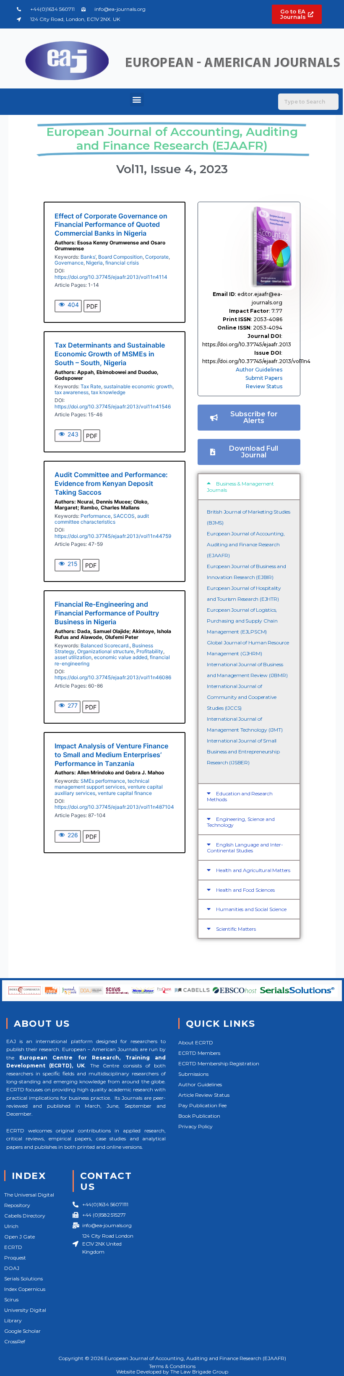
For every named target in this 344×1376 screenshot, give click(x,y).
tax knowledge (108, 392)
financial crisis (122, 263)
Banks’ (88, 257)
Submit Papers (263, 378)
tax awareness (72, 392)
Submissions (193, 1074)
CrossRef (14, 1341)
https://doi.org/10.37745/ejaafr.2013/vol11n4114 (111, 277)
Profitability (149, 651)
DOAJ (11, 1268)
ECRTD (13, 1247)
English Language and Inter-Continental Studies (245, 847)
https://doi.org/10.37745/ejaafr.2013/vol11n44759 (113, 536)
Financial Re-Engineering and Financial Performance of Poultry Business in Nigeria (107, 613)
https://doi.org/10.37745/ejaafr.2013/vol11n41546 (113, 406)
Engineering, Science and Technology (240, 822)
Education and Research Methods (239, 796)
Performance (96, 516)
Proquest (15, 1257)
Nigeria (94, 263)
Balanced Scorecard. (105, 645)
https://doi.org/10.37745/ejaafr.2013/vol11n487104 (114, 807)
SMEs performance (103, 781)
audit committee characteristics (102, 519)
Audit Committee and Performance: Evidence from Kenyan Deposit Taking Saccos (111, 483)
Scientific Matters (235, 929)
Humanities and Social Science (251, 909)
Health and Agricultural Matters (253, 870)
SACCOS (124, 516)
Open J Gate (19, 1236)
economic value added (120, 657)
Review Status (264, 386)
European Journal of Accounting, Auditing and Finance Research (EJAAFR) (246, 544)
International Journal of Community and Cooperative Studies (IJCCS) (241, 697)
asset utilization (73, 657)
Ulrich (11, 1226)
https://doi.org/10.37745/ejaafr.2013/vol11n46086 (113, 677)
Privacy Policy (195, 1126)
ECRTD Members (199, 1053)
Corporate (157, 257)
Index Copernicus (24, 1289)
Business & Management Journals (240, 486)
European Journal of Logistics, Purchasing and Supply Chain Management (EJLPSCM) (242, 621)
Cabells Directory (24, 1215)
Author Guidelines (259, 369)
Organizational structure (105, 651)
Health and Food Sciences (245, 890)
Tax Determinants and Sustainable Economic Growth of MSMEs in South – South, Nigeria (110, 354)
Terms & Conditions (172, 1366)
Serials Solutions (23, 1278)
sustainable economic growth (138, 386)
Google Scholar (22, 1331)
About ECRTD (195, 1042)
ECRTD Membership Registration (218, 1063)
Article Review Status (203, 1095)
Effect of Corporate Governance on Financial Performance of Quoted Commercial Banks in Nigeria (111, 225)
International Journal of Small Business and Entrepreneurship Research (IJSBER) (243, 751)
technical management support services (102, 784)
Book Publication (199, 1116)
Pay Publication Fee (202, 1105)
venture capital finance (125, 793)
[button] (137, 99)
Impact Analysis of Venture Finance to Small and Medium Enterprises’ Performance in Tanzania (111, 755)
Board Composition (120, 257)
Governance (69, 263)
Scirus (11, 1299)
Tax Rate (91, 386)
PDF (92, 306)
